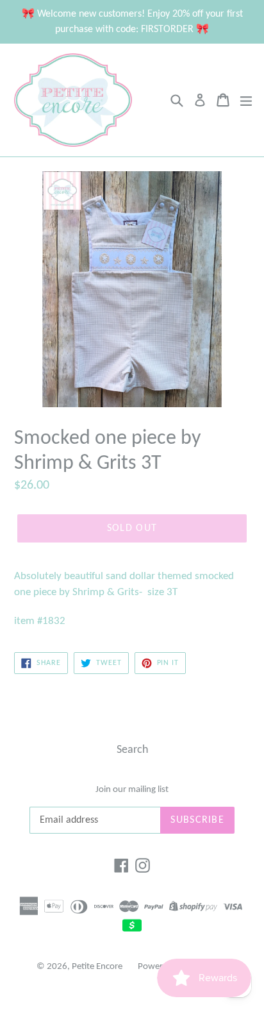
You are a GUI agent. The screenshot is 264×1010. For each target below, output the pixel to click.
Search (132, 750)
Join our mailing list (132, 790)
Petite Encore (97, 967)
